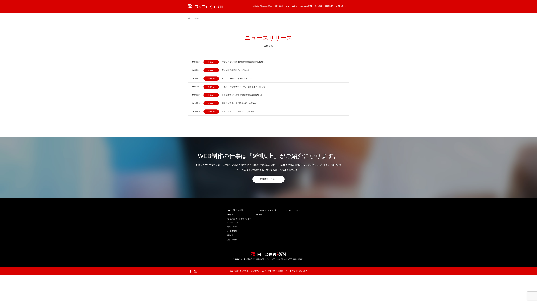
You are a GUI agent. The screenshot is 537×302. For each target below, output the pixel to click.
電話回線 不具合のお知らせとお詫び (238, 78)
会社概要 (318, 6)
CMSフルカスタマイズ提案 (266, 210)
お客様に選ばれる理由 (262, 6)
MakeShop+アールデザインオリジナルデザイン (239, 220)
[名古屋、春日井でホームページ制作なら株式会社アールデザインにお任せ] (205, 6)
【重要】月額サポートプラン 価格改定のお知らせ (243, 86)
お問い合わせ (342, 6)
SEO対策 (259, 214)
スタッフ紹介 (291, 6)
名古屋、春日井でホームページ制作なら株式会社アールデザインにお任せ (274, 271)
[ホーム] (189, 14)
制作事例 (279, 6)
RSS (195, 271)
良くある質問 (306, 6)
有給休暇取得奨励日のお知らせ (235, 70)
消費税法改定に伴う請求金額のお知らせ (239, 103)
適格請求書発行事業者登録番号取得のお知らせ (242, 95)
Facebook (190, 271)
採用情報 (329, 6)
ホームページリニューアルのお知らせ (238, 111)
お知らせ (211, 62)
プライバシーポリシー (293, 210)
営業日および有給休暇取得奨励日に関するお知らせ (244, 62)
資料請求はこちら (268, 179)
